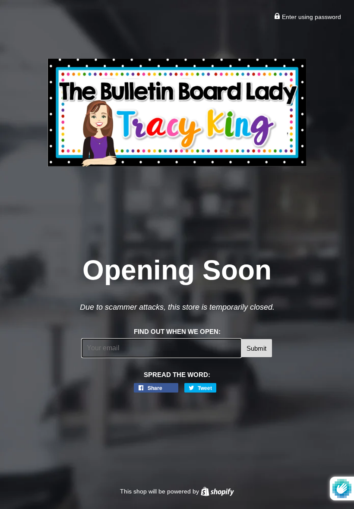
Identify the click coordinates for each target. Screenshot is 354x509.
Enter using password (310, 16)
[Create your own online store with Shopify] (217, 491)
